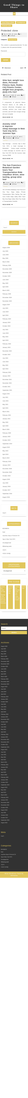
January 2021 (6, 418)
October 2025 (6, 276)
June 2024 (6, 311)
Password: (4, 51)
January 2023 (6, 347)
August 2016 (6, 497)
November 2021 (7, 383)
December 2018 (7, 468)
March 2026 (6, 261)
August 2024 (6, 304)
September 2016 (7, 493)
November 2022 (7, 351)
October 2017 (6, 490)
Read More (6, 117)
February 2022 (7, 372)
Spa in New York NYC (9, 539)
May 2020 (5, 422)
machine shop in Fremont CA (11, 535)
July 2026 (5, 251)
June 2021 (6, 401)
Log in (4, 512)
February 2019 (7, 461)
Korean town (24, 587)
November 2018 (7, 472)
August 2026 (6, 247)
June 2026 (6, 254)
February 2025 (7, 294)
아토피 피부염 (6, 553)
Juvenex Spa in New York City (10, 590)
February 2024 (7, 319)
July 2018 (5, 483)
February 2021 (7, 415)
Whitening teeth (7, 546)
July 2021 (5, 397)
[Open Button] (14, 13)
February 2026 (7, 265)
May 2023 (5, 336)
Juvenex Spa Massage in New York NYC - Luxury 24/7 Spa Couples (17, 593)
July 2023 (5, 329)
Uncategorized (21, 22)
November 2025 (7, 272)
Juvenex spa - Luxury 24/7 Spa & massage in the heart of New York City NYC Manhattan (3, 595)
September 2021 (7, 390)
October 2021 (6, 386)
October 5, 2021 (9, 182)
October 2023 (6, 326)
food (4, 532)
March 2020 (6, 429)
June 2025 (6, 279)
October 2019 (6, 440)
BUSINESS (6, 528)
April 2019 (5, 454)
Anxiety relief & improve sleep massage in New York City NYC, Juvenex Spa (14, 128)
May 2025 (5, 283)
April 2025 (5, 286)
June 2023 (6, 333)
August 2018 (6, 479)
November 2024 (7, 301)
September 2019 (7, 443)
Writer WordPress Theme (13, 873)
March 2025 (6, 290)
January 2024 (6, 322)
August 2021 (6, 393)
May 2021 (5, 404)
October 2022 (6, 354)
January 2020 (6, 436)
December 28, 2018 (10, 136)
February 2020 (7, 433)
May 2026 (5, 258)
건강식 (4, 550)
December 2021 (7, 379)
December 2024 (7, 297)
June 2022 (6, 361)
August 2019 (6, 447)
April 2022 (5, 368)
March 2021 (6, 411)
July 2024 (5, 308)
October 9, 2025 (9, 95)
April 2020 (5, 425)
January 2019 (6, 465)
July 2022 (5, 358)
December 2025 (7, 269)
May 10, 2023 (7, 34)
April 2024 (5, 315)
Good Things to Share (14, 6)
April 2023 (5, 340)
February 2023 (7, 343)
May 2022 (5, 365)
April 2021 (5, 408)
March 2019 (6, 458)
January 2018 (6, 486)
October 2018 (6, 475)
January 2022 (6, 376)
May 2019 (5, 450)
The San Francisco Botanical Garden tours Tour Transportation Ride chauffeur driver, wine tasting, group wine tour (13, 172)
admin (15, 34)
